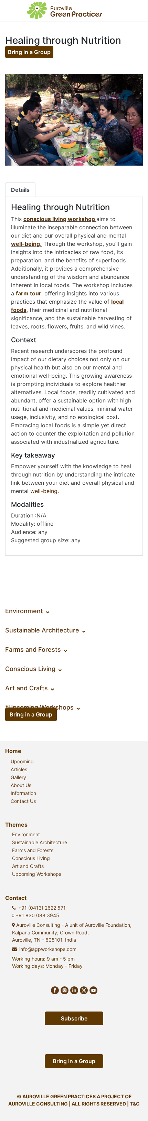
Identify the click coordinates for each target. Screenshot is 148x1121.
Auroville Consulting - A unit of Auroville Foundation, (71, 932)
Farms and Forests (36, 649)
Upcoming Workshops (36, 874)
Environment (28, 611)
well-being (25, 243)
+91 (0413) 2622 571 (42, 908)
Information (23, 793)
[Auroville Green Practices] (64, 10)
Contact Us (23, 801)
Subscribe (74, 1018)
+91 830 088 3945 (36, 915)
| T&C (133, 1104)
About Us (21, 785)
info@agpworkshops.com (47, 949)
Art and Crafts (30, 688)
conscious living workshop (59, 219)
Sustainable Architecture (46, 630)
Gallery (18, 777)
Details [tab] (20, 189)
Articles (19, 769)
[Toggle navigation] (132, 10)
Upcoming (22, 761)
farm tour (28, 293)
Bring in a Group (29, 52)
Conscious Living (34, 668)
